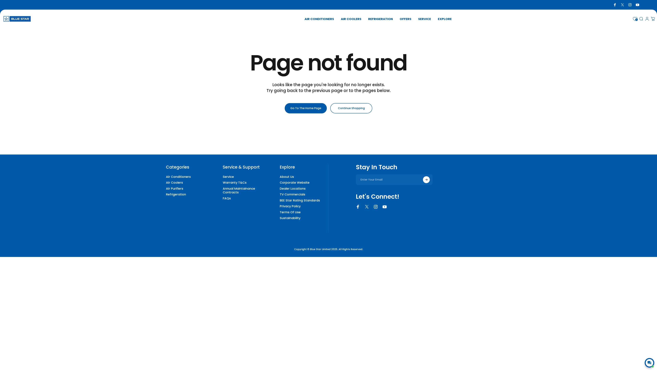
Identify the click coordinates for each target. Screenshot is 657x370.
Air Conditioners (178, 177)
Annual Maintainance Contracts (239, 190)
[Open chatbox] (649, 363)
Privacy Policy (290, 206)
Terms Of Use (290, 212)
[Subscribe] (426, 179)
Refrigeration (176, 194)
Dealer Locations (293, 189)
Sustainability (290, 218)
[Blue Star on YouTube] (385, 207)
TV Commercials (292, 194)
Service (228, 177)
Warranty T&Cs (235, 183)
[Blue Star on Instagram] (376, 207)
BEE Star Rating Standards (300, 200)
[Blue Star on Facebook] (358, 207)
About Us (287, 177)
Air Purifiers (174, 189)
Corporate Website (295, 183)
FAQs (227, 198)
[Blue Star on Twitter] (367, 207)
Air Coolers (174, 183)
